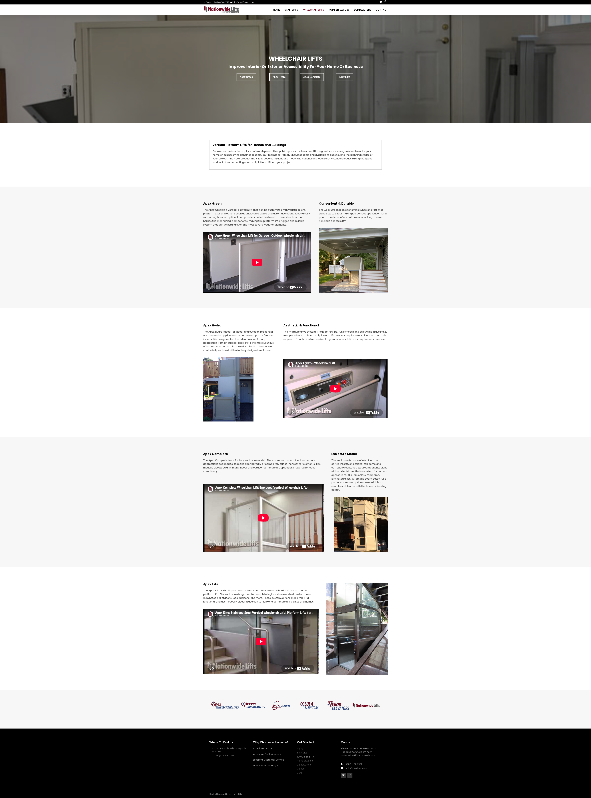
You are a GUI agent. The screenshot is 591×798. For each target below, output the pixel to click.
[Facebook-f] (349, 775)
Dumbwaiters (362, 9)
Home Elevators (339, 9)
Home (276, 9)
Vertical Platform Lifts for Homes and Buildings (249, 145)
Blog (299, 772)
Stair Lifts (291, 9)
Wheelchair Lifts (313, 9)
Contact (382, 9)
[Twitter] (343, 775)
